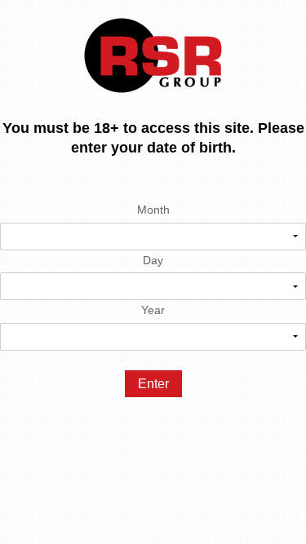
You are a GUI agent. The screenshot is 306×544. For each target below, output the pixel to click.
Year (153, 309)
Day (153, 260)
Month (153, 209)
